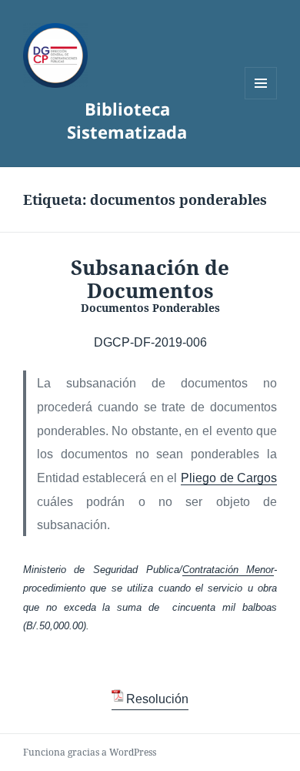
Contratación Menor (228, 569)
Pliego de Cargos (229, 477)
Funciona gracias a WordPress (89, 752)
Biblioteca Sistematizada (127, 120)
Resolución (157, 699)
